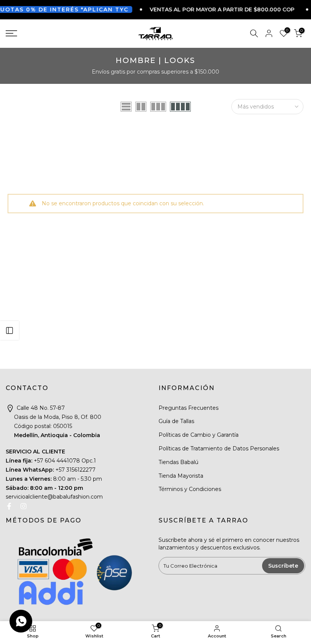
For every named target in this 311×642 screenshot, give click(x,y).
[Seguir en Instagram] (23, 506)
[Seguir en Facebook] (9, 506)
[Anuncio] (211, 9)
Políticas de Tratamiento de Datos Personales (219, 448)
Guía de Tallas (176, 421)
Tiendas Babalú (178, 462)
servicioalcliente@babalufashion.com (54, 496)
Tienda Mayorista (181, 475)
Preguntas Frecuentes (188, 407)
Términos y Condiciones (190, 489)
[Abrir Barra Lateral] (9, 330)
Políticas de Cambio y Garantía (199, 434)
